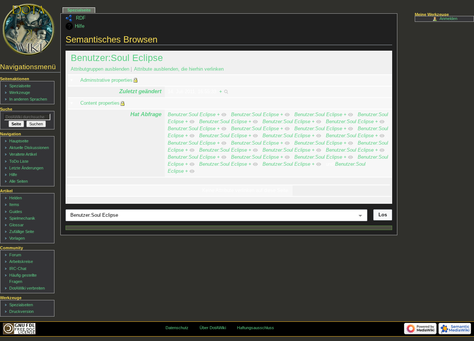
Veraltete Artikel (23, 154)
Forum (15, 255)
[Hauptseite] (28, 29)
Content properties (100, 103)
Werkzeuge (19, 92)
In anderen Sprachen (28, 99)
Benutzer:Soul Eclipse (117, 58)
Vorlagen (17, 238)
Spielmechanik (22, 218)
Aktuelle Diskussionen (29, 147)
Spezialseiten (21, 305)
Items (14, 204)
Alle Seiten (18, 181)
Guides (15, 211)
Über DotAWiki (213, 327)
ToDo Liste (19, 161)
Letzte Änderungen (26, 168)
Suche (6, 109)
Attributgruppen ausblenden (100, 69)
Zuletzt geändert (140, 91)
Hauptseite (19, 141)
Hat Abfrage (145, 114)
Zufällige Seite (21, 231)
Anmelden (448, 18)
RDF (81, 18)
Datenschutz (177, 327)
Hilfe (79, 26)
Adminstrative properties (106, 80)
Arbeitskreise (21, 261)
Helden (15, 198)
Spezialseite (79, 10)
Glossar (16, 225)
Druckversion (21, 311)
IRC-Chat (17, 268)
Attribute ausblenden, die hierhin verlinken (179, 69)
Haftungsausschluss (255, 327)
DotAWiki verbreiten (27, 288)
